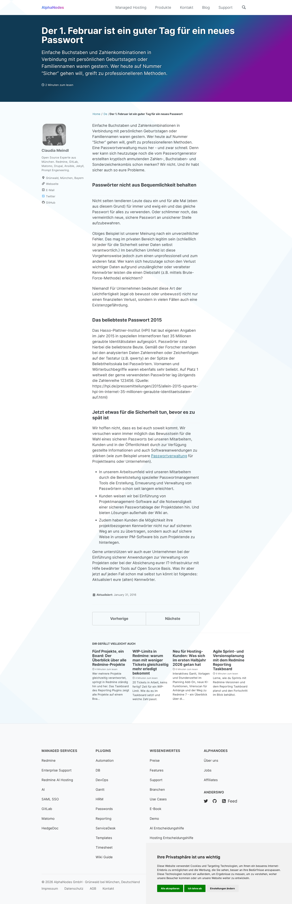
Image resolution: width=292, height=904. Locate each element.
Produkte (163, 7)
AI (43, 790)
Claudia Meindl (55, 150)
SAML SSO (50, 799)
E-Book (155, 809)
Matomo (48, 819)
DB (98, 770)
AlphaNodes (53, 7)
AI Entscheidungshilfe (167, 828)
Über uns (211, 760)
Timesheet (104, 847)
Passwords (104, 809)
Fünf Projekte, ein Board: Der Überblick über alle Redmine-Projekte (109, 658)
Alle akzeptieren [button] (170, 888)
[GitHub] (215, 801)
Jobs (207, 770)
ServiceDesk (106, 828)
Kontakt (186, 7)
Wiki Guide (104, 857)
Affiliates (211, 780)
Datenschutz (73, 888)
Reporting (103, 819)
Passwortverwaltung (169, 456)
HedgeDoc (50, 828)
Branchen (157, 790)
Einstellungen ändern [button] (222, 888)
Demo (154, 819)
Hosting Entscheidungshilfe (171, 838)
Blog (206, 7)
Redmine (49, 760)
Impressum (50, 888)
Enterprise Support (56, 770)
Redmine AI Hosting (57, 780)
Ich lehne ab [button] (195, 888)
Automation (105, 760)
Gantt (100, 790)
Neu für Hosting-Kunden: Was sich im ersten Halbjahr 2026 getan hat (189, 658)
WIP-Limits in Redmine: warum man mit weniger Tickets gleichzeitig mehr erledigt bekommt (150, 662)
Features (156, 770)
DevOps (102, 780)
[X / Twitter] (206, 801)
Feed (232, 801)
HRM (99, 799)
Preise (155, 760)
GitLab (47, 809)
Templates (104, 838)
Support (225, 7)
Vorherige (119, 618)
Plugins (103, 751)
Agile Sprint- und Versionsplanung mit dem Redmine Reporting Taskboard (228, 660)
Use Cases (158, 799)
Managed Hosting (130, 7)
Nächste (172, 618)
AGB (93, 888)
